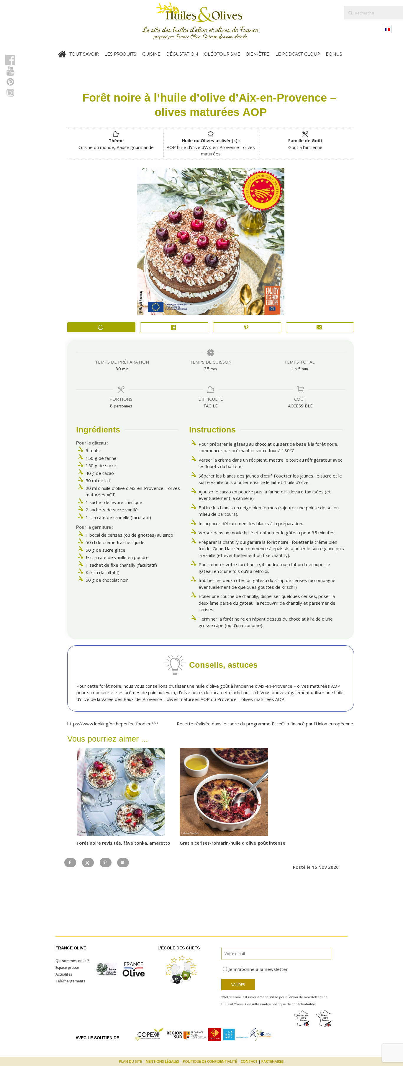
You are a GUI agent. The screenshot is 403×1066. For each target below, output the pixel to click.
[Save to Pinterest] (106, 862)
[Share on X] (88, 862)
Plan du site (130, 1061)
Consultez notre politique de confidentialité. (280, 1004)
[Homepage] (62, 53)
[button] (247, 327)
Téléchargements (70, 981)
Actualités (63, 974)
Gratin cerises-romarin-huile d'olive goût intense (232, 843)
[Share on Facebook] (174, 327)
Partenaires (272, 1061)
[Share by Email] (320, 327)
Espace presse (67, 967)
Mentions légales (162, 1061)
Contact (249, 1061)
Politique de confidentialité (210, 1061)
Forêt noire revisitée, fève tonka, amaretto (123, 843)
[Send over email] (123, 862)
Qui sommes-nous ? (72, 960)
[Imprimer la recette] (101, 327)
